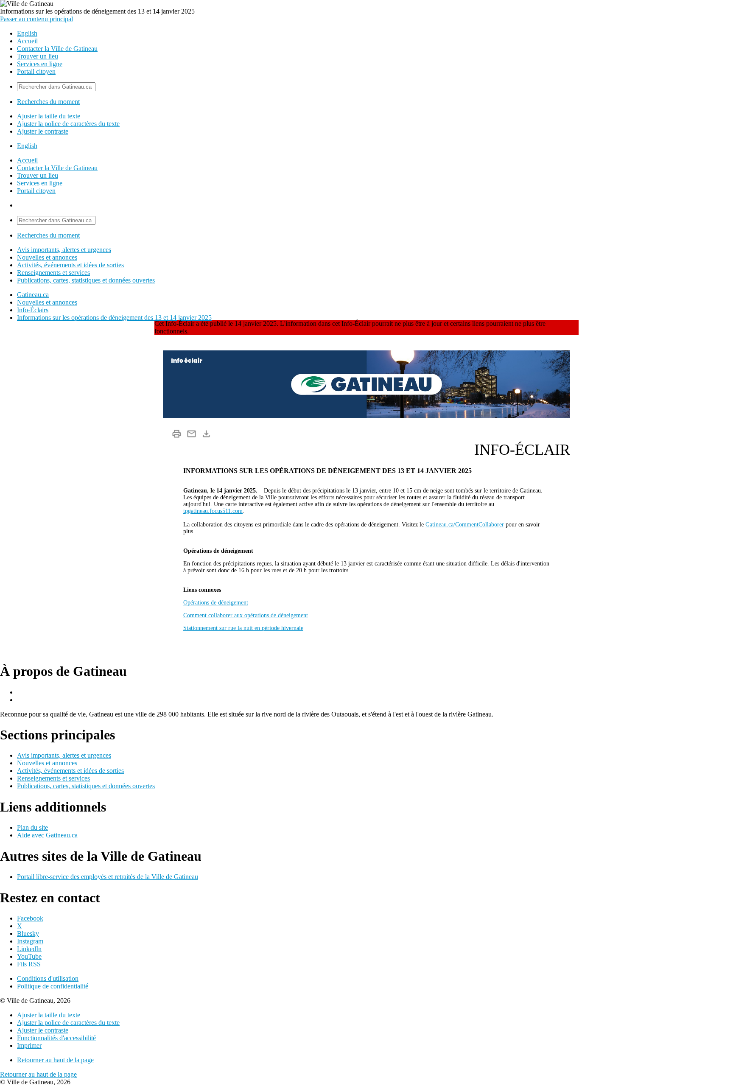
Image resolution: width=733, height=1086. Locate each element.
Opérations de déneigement (215, 602)
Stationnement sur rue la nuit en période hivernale (243, 628)
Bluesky (28, 933)
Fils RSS (29, 964)
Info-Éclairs (32, 309)
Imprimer (29, 1045)
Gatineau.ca (33, 294)
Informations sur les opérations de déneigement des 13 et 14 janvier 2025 (114, 317)
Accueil (27, 41)
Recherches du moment (48, 101)
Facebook (30, 918)
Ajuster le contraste (42, 131)
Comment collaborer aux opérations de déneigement (245, 615)
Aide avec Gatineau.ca (47, 835)
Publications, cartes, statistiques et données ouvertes (86, 280)
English (27, 33)
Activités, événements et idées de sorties (70, 265)
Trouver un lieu (37, 56)
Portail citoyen (36, 71)
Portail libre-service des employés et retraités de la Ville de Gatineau (107, 876)
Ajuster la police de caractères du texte (68, 123)
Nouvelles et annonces (47, 257)
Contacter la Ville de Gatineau (57, 48)
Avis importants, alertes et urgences (64, 249)
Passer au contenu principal (36, 18)
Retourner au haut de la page (55, 1060)
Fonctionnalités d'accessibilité (56, 1037)
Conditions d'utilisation (47, 978)
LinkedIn (29, 948)
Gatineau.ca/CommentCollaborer (464, 524)
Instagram (30, 941)
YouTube (29, 956)
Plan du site (32, 827)
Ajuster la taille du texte (48, 116)
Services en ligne (39, 63)
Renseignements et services (53, 272)
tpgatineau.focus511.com (213, 511)
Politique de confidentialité (52, 986)
